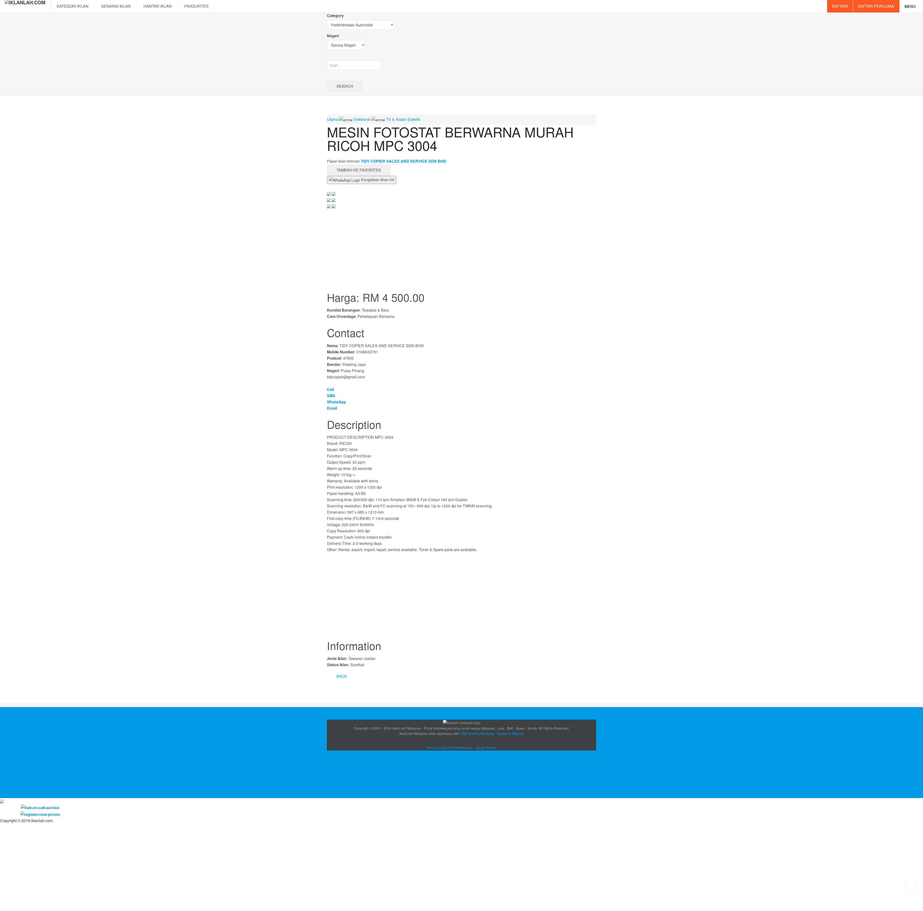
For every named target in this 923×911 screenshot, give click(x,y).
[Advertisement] (461, 599)
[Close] (2, 801)
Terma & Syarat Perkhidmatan (450, 747)
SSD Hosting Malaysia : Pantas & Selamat (492, 733)
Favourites (196, 6)
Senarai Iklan (116, 6)
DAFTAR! (840, 6)
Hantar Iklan (157, 6)
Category (335, 15)
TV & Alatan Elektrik (403, 119)
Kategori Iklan (72, 6)
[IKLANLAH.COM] (25, 6)
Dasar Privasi (486, 747)
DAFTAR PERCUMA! (876, 6)
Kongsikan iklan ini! (377, 179)
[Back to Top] (910, 886)
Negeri (333, 35)
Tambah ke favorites (359, 170)
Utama (332, 119)
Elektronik (362, 119)
